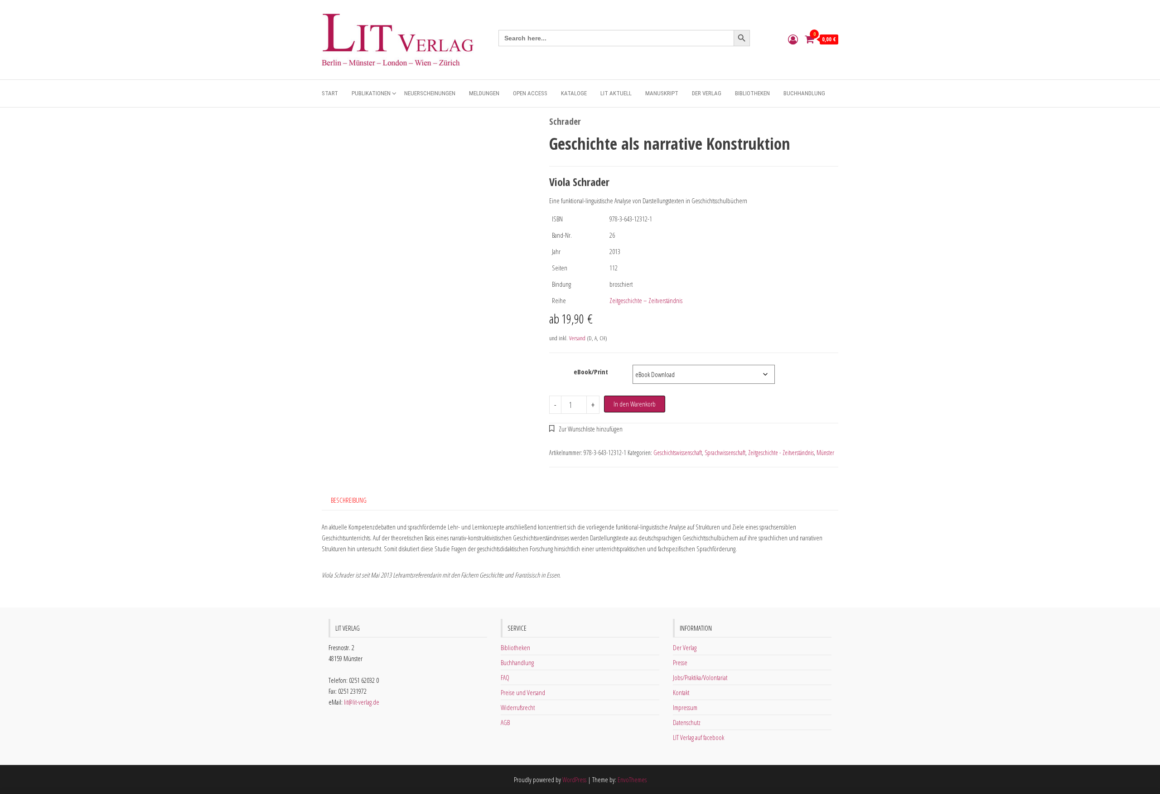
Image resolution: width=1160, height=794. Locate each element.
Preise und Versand (523, 692)
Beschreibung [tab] (349, 500)
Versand (577, 338)
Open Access (530, 93)
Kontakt (681, 692)
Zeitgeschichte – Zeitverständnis (645, 300)
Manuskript (661, 93)
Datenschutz (687, 722)
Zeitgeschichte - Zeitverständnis (781, 452)
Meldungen (484, 93)
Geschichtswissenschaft (677, 452)
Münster (825, 452)
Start (330, 93)
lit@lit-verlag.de (361, 701)
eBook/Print (591, 371)
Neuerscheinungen (429, 93)
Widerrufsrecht (518, 707)
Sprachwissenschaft (725, 452)
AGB (505, 722)
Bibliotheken (752, 93)
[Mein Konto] (793, 39)
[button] (586, 428)
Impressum (685, 707)
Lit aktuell (616, 93)
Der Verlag (706, 93)
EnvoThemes (632, 779)
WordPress (574, 779)
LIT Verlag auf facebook (698, 737)
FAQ (505, 677)
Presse (680, 662)
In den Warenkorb (635, 403)
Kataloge (574, 93)
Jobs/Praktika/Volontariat (700, 677)
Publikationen (371, 93)
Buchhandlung (804, 93)
